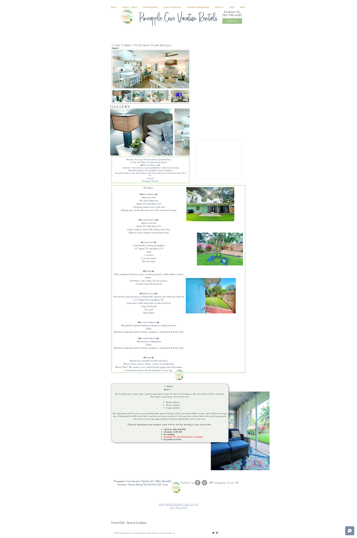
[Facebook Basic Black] (217, 533)
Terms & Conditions (137, 522)
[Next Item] (184, 132)
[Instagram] (204, 482)
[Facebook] (197, 482)
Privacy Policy (118, 522)
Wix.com (171, 533)
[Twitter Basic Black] (213, 533)
